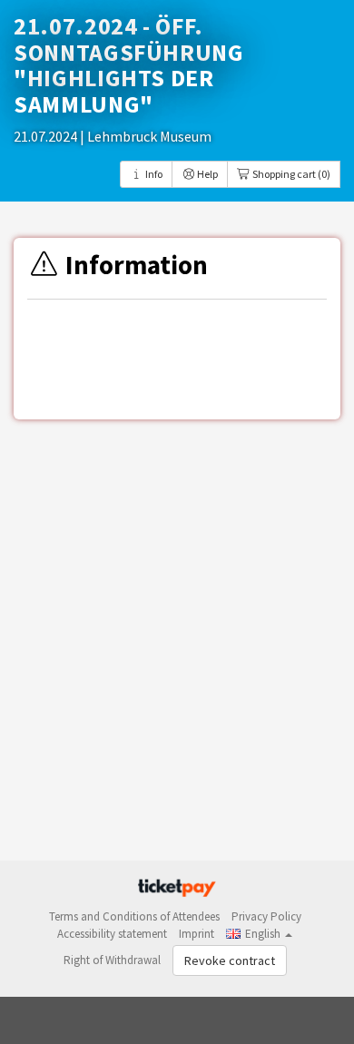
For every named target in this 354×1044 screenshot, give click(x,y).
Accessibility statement (112, 933)
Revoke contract (229, 960)
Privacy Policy (266, 916)
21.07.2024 (47, 136)
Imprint (196, 933)
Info (152, 174)
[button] (259, 933)
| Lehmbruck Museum (145, 136)
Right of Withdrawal (112, 960)
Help (206, 174)
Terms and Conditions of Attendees (134, 916)
